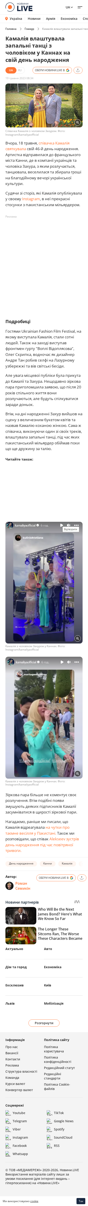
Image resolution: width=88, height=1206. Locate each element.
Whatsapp (20, 1154)
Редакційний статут (59, 1068)
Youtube (19, 1113)
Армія (50, 18)
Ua (68, 7)
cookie (34, 1201)
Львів (10, 1003)
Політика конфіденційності (57, 1059)
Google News (64, 1121)
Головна (10, 29)
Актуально (14, 949)
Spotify (59, 1129)
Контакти (12, 1059)
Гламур (29, 29)
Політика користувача (54, 1049)
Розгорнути (44, 1023)
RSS (57, 1145)
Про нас (11, 1047)
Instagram (31, 198)
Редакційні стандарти (52, 1076)
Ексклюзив (14, 985)
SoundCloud (63, 1137)
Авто (48, 949)
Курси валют (15, 1084)
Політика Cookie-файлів (57, 1086)
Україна (16, 18)
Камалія (67, 863)
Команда (12, 1077)
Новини (34, 18)
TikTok (59, 1113)
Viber (17, 1129)
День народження (21, 863)
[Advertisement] (44, 264)
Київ (47, 985)
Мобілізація (53, 1003)
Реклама (12, 1065)
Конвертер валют (19, 1090)
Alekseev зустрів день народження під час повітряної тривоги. (42, 844)
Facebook (20, 1145)
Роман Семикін (22, 886)
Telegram (20, 1121)
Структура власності (21, 1071)
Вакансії (11, 1053)
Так (81, 1201)
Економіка (69, 18)
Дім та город (16, 967)
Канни (47, 863)
